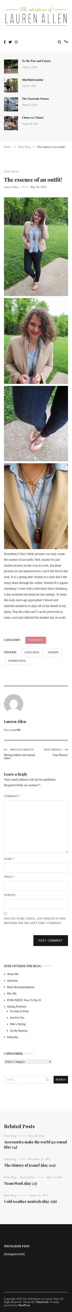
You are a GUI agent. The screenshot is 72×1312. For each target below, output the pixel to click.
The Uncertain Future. (35, 98)
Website (10, 895)
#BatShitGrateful (33, 79)
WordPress (24, 1305)
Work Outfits (27, 1177)
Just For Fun (17, 1017)
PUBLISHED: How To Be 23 (24, 1000)
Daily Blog (11, 171)
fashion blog (17, 660)
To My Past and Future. (36, 61)
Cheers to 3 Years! (33, 117)
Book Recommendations (20, 987)
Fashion (53, 652)
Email (9, 876)
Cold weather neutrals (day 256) (30, 1201)
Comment (12, 796)
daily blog (32, 652)
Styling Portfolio (16, 1006)
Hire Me (11, 993)
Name (9, 859)
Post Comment (50, 940)
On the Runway (19, 1030)
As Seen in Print (19, 1011)
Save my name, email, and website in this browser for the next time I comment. (35, 921)
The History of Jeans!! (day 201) (29, 1165)
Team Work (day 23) (20, 1183)
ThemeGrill (42, 1302)
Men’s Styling (18, 1024)
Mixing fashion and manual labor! (19, 754)
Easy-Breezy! (56, 752)
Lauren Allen (11, 187)
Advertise (12, 980)
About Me (12, 974)
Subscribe (12, 1037)
